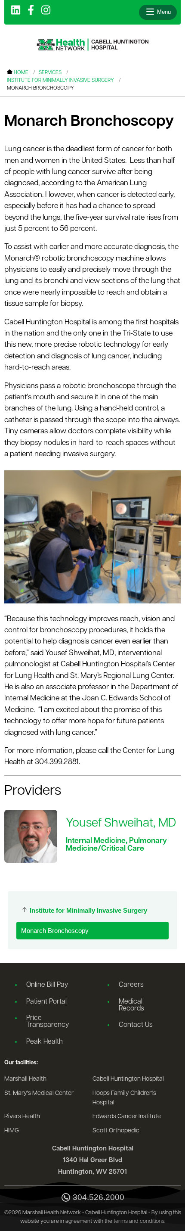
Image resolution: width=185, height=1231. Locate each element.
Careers (131, 985)
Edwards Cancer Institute (126, 1116)
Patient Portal (46, 1001)
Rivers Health (22, 1116)
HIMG (11, 1131)
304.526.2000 (98, 1197)
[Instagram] (45, 11)
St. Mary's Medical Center (39, 1093)
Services (50, 72)
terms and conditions (139, 1221)
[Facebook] (30, 11)
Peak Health (44, 1041)
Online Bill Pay (47, 985)
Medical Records (131, 1005)
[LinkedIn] (15, 11)
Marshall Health (25, 1079)
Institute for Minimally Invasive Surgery (60, 80)
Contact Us (136, 1025)
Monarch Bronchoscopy (55, 930)
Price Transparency (47, 1022)
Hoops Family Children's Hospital (124, 1098)
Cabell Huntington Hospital (128, 1079)
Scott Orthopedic (115, 1131)
